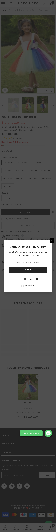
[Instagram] (25, 279)
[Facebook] (19, 279)
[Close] (52, 240)
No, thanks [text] (30, 286)
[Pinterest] (31, 279)
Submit (28, 270)
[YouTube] (37, 279)
